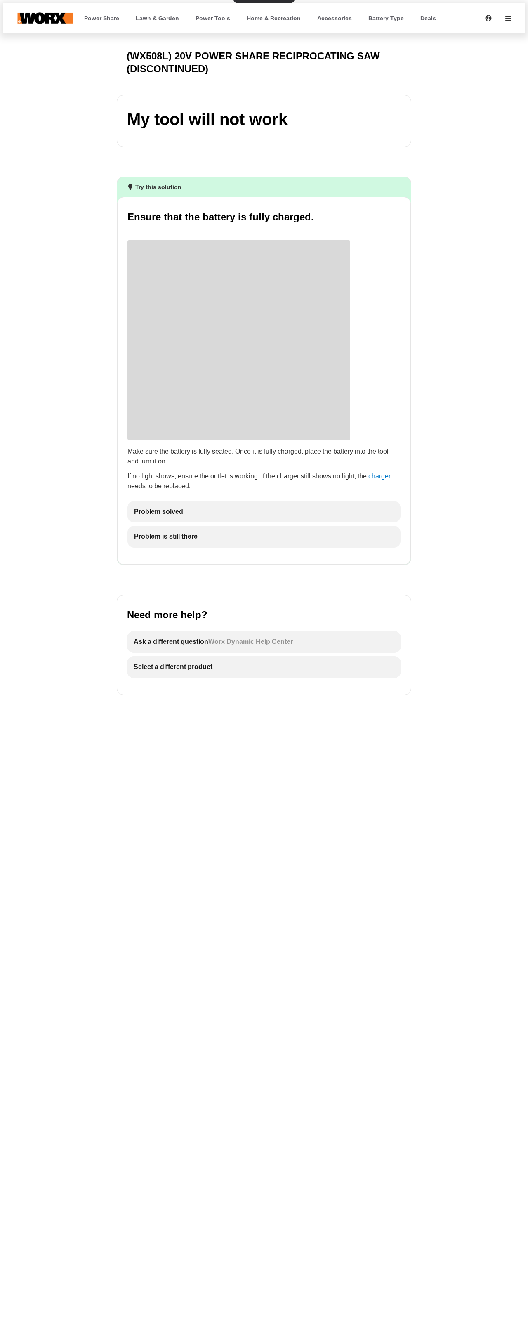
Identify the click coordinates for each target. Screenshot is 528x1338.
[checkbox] (264, 512)
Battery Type (386, 18)
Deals (428, 18)
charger (379, 476)
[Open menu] (508, 18)
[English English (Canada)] (488, 18)
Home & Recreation (274, 18)
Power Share (101, 18)
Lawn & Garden (157, 18)
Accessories (334, 18)
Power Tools (213, 18)
